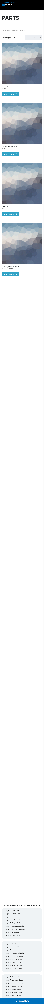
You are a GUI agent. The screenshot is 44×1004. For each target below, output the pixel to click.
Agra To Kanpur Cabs (13, 977)
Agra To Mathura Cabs (14, 920)
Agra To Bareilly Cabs (14, 986)
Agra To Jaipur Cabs (13, 923)
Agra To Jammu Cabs (14, 992)
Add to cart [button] (9, 94)
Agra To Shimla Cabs (13, 995)
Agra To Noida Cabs (13, 914)
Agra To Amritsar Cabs (14, 944)
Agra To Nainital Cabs (14, 932)
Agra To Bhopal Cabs (13, 989)
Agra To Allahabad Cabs (15, 953)
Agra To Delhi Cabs (13, 911)
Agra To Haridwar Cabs (14, 950)
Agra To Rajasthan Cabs (15, 926)
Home (4, 31)
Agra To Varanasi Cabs (14, 959)
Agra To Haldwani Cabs (14, 983)
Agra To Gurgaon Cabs (14, 917)
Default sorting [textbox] (32, 37)
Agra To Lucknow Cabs (14, 980)
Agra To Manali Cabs (13, 947)
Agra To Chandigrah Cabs (15, 929)
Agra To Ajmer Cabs (13, 962)
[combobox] (33, 37)
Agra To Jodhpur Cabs (14, 965)
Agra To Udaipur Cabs (14, 968)
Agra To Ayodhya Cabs (14, 956)
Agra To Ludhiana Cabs (14, 935)
